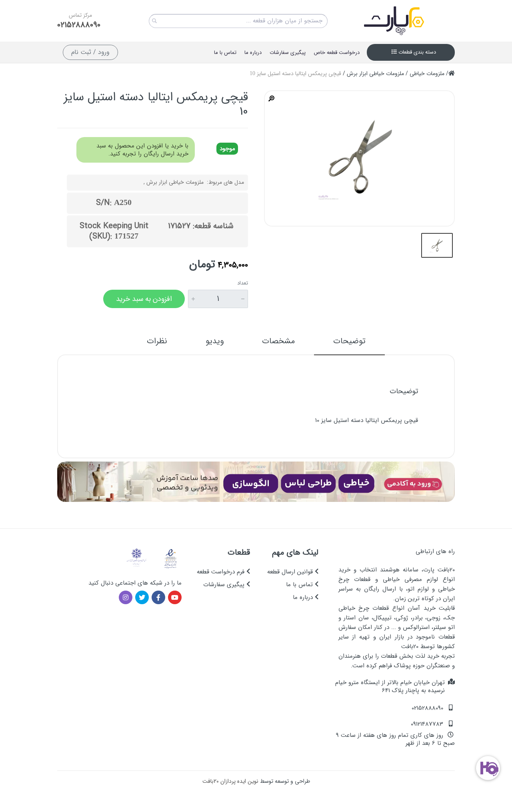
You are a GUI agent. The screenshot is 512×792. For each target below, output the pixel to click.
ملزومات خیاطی (427, 74)
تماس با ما (300, 584)
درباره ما (304, 597)
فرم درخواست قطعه (221, 572)
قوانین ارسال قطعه (291, 572)
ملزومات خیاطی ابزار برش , (174, 182)
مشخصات (278, 341)
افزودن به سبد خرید (144, 298)
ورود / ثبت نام (90, 52)
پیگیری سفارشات (224, 584)
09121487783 (427, 724)
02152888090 (78, 25)
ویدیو (215, 341)
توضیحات (349, 341)
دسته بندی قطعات (416, 52)
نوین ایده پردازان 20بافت (230, 781)
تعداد (242, 283)
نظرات (157, 341)
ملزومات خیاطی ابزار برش (375, 74)
